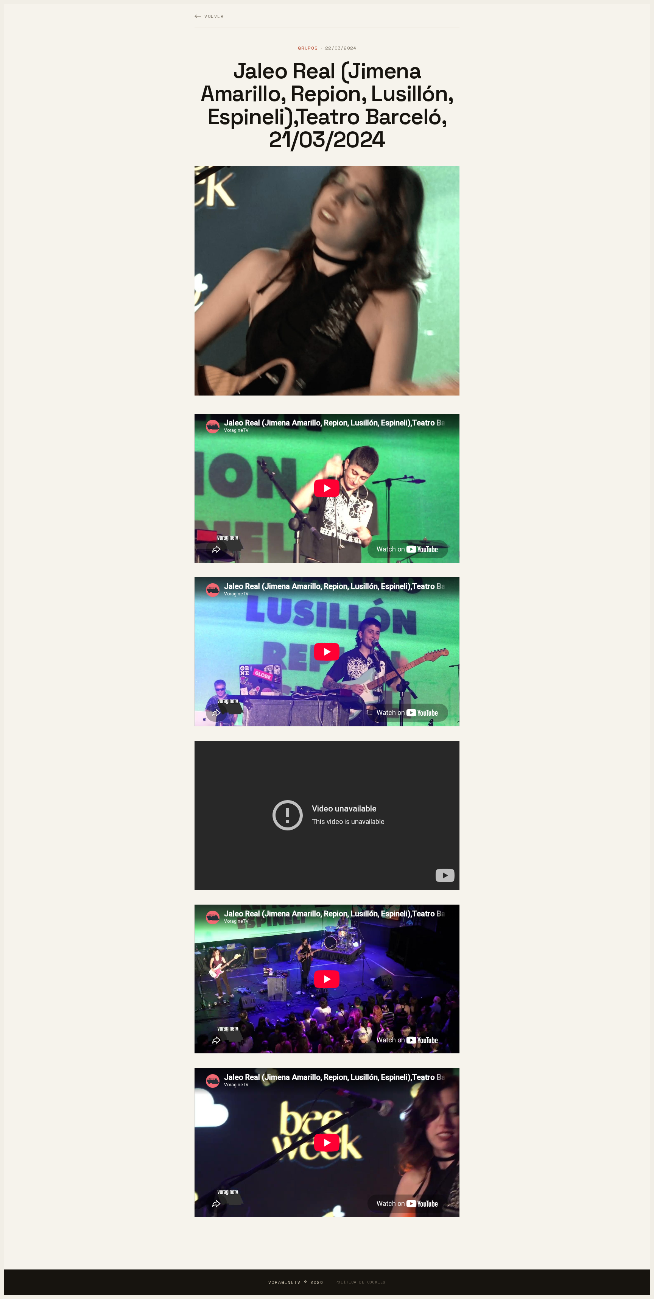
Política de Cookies (360, 1282)
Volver (214, 16)
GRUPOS (308, 48)
